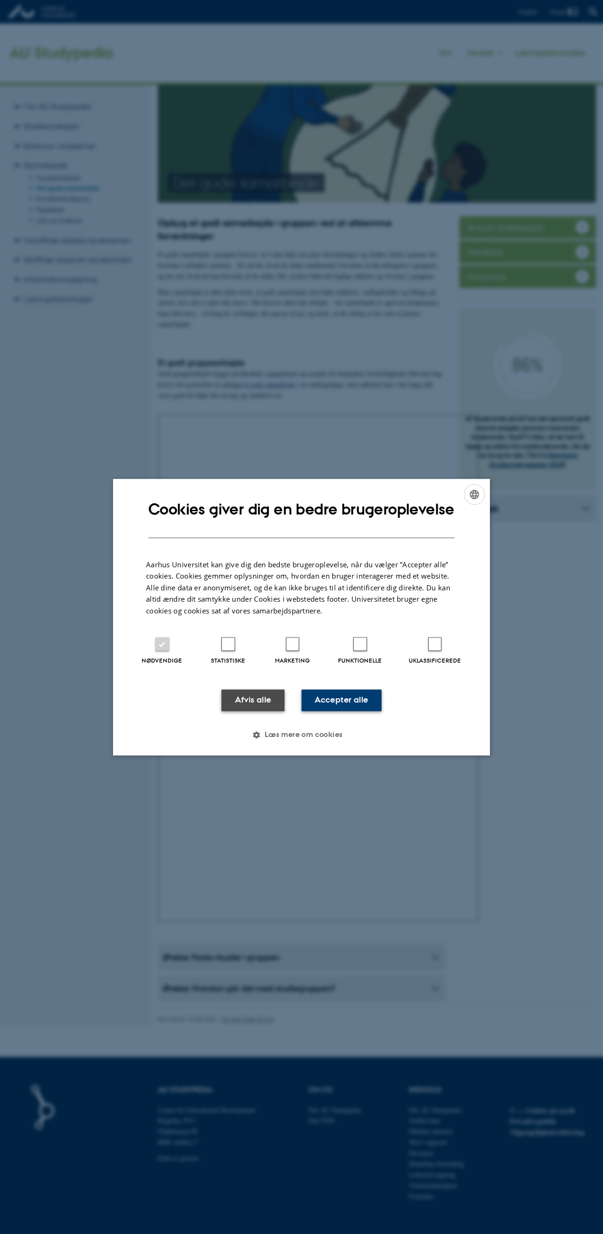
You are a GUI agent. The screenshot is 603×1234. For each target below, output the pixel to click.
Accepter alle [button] (341, 700)
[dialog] (301, 617)
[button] (301, 734)
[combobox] (474, 494)
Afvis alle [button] (253, 700)
